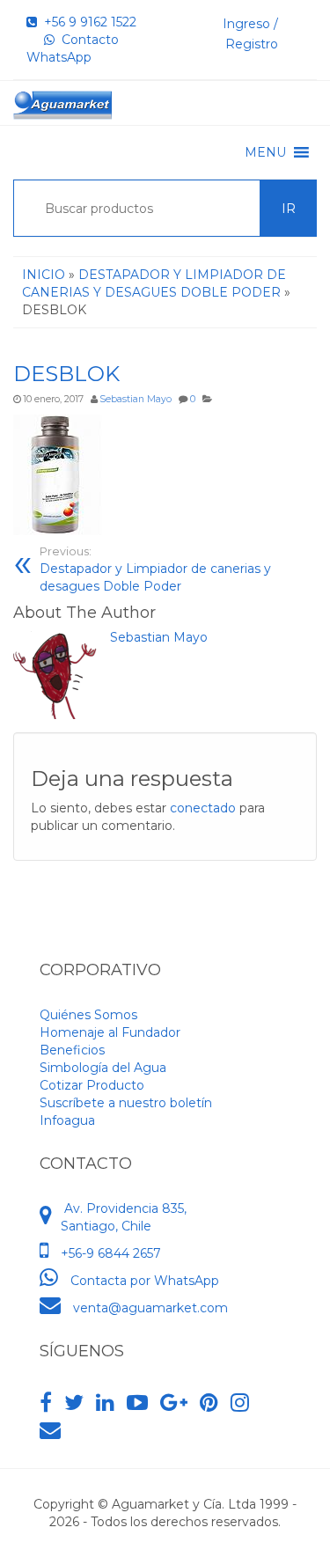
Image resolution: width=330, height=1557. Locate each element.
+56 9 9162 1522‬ (86, 22)
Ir (289, 209)
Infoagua (67, 1120)
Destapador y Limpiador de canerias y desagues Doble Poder (155, 569)
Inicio (43, 275)
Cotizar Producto (92, 1085)
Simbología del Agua (103, 1068)
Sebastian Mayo (135, 399)
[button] (265, 152)
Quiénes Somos (88, 1015)
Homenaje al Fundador (110, 1032)
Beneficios (72, 1050)
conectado (203, 808)
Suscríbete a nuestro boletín (126, 1103)
